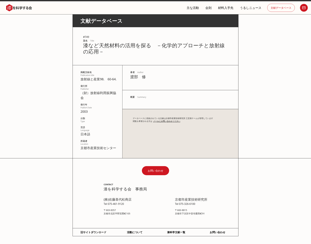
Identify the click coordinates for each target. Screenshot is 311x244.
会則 (208, 8)
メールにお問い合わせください (166, 121)
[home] (19, 7)
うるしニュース (250, 8)
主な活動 (193, 8)
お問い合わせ (155, 170)
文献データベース (281, 8)
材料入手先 (225, 8)
